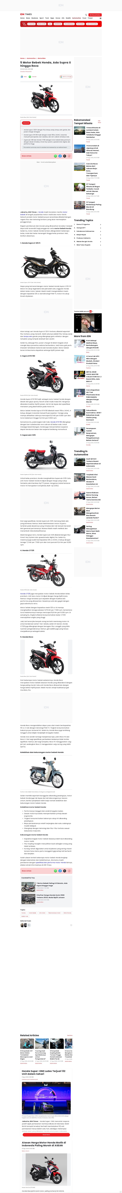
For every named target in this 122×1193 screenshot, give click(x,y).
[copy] (69, 156)
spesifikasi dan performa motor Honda (51, 862)
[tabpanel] (46, 138)
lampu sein (28, 336)
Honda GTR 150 (56, 422)
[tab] (27, 123)
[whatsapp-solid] (55, 156)
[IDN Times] (26, 14)
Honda (40, 212)
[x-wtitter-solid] (64, 156)
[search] (86, 15)
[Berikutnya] (73, 1047)
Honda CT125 (25, 594)
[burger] (100, 18)
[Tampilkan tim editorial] (71, 925)
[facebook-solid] (60, 156)
